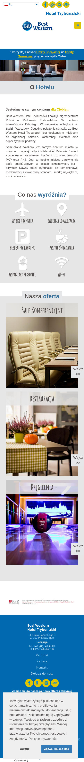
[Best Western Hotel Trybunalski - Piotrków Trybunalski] (37, 24)
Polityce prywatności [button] (43, 738)
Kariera (42, 661)
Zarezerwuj (27, 760)
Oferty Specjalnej (48, 52)
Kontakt (42, 667)
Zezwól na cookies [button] (56, 748)
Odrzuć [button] (24, 748)
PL (10, 4)
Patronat (42, 655)
